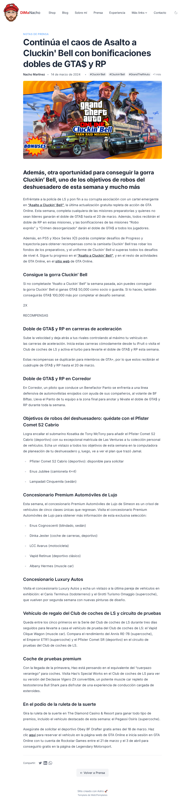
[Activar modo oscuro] (176, 12)
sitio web (62, 261)
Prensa (98, 12)
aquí (32, 735)
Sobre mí (81, 12)
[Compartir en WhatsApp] (50, 763)
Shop (52, 12)
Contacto (160, 12)
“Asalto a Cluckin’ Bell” (46, 205)
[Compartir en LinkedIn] (45, 763)
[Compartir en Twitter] (40, 763)
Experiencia (117, 12)
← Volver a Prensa (92, 773)
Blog (65, 12)
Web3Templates (99, 795)
